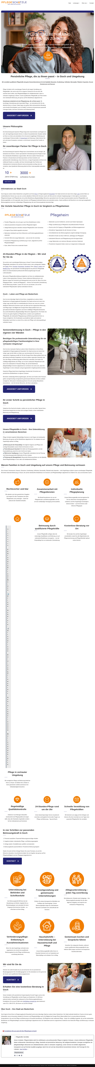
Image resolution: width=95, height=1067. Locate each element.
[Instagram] (17, 1055)
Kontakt (92, 3)
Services (64, 1065)
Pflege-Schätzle (33, 1026)
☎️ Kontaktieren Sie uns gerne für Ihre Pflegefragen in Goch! (20, 1031)
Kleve (36, 194)
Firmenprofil (33, 1065)
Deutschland (23, 138)
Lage (78, 194)
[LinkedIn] (21, 1055)
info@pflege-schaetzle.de (29, 1001)
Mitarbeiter (68, 1065)
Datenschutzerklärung (51, 1065)
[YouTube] (19, 1055)
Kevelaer (15, 266)
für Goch (63, 1026)
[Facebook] (15, 1055)
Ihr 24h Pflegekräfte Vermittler (49, 1026)
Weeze (36, 266)
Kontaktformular (74, 1065)
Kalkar (6, 266)
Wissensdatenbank (59, 1065)
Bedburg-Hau (6, 268)
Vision (46, 1065)
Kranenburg (21, 266)
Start (69, 3)
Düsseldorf (52, 194)
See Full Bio (23, 1049)
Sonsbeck (27, 266)
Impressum (43, 1065)
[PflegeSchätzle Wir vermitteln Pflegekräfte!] (14, 3)
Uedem (40, 266)
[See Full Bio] (28, 1049)
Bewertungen (38, 1065)
